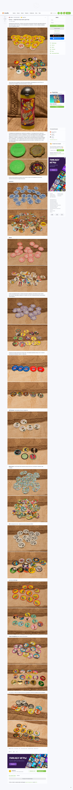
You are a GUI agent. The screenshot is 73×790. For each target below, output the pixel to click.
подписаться (60, 150)
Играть (57, 106)
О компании (59, 195)
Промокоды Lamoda (53, 200)
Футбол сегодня (52, 210)
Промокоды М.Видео (53, 201)
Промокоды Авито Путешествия (55, 208)
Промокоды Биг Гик (53, 199)
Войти (68, 13)
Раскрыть (27, 778)
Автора (18, 775)
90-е (19, 748)
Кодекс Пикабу (52, 194)
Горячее (14, 13)
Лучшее (18, 13)
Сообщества (32, 13)
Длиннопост (36, 748)
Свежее (22, 13)
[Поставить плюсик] (5, 17)
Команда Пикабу (52, 195)
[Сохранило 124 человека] (13, 751)
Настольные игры (24, 748)
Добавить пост (32, 771)
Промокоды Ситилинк (53, 207)
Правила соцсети (60, 193)
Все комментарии (12, 775)
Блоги (36, 13)
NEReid (11, 17)
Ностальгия (16, 748)
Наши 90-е (14, 770)
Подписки (26, 13)
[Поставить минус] (5, 21)
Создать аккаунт (57, 28)
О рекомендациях (60, 194)
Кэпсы (12, 748)
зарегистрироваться (29, 782)
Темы (40, 13)
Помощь (51, 193)
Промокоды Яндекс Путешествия (55, 205)
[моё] (10, 748)
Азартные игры (30, 748)
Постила (51, 209)
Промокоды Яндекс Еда (54, 206)
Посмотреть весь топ (53, 139)
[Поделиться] (16, 751)
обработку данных (57, 153)
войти (36, 782)
